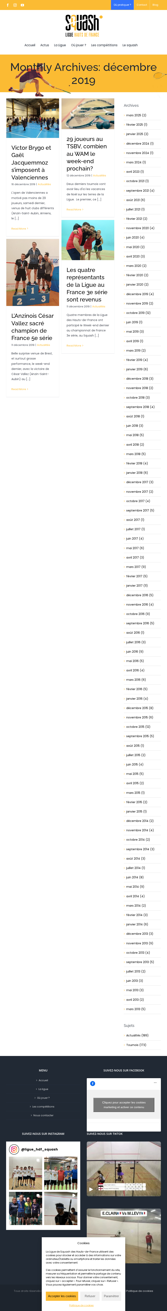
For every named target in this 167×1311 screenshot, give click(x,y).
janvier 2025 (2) (137, 134)
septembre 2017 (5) (140, 510)
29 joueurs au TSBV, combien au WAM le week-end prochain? (87, 154)
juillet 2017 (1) (135, 529)
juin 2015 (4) (135, 764)
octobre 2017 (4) (138, 501)
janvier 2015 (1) (136, 811)
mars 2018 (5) (136, 454)
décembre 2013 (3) (139, 934)
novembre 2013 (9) (139, 943)
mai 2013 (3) (135, 990)
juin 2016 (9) (135, 652)
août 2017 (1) (135, 520)
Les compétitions (43, 1106)
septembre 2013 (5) (140, 962)
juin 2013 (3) (134, 981)
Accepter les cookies (62, 1296)
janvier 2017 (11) (137, 586)
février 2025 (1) (136, 125)
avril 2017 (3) (135, 557)
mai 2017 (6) (135, 548)
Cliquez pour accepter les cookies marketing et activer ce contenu (124, 1105)
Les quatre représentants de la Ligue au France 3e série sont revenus (87, 285)
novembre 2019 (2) (139, 303)
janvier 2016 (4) (137, 699)
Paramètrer (111, 1296)
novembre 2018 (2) (139, 388)
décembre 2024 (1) (140, 144)
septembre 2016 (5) (140, 623)
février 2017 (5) (137, 576)
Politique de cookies (81, 1305)
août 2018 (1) (135, 416)
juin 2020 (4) (135, 237)
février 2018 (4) (137, 463)
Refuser (90, 1296)
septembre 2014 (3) (140, 849)
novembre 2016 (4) (140, 605)
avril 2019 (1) (134, 341)
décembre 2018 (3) (140, 379)
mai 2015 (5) (135, 774)
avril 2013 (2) (135, 1000)
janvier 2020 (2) (137, 285)
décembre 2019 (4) (140, 294)
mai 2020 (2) (135, 247)
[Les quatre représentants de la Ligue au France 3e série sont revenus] (88, 240)
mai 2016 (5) (135, 661)
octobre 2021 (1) (137, 181)
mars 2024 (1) (136, 162)
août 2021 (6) (135, 200)
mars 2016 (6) (136, 680)
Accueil (43, 1080)
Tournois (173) (136, 1045)
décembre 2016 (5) (140, 595)
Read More (18, 229)
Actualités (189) (137, 1035)
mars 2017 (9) (136, 567)
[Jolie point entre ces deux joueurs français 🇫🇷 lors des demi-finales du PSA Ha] (124, 1236)
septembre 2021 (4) (140, 191)
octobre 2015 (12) (138, 727)
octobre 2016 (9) (138, 614)
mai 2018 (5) (135, 435)
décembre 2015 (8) (140, 708)
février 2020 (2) (137, 275)
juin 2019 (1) (134, 322)
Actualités (44, 184)
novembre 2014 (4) (140, 830)
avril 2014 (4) (135, 896)
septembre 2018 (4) (140, 407)
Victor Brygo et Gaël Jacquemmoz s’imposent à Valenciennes (31, 162)
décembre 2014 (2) (140, 821)
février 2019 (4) (137, 360)
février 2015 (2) (136, 802)
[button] (25, 1173)
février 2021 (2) (136, 219)
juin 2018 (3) (134, 426)
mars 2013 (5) (136, 1009)
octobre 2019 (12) (138, 313)
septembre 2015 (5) (140, 736)
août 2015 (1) (135, 746)
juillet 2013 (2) (136, 971)
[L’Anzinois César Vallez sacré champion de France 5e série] (32, 272)
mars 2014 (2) (136, 906)
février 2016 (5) (137, 689)
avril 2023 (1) (135, 172)
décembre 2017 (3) (140, 482)
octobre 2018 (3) (138, 398)
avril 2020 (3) (135, 256)
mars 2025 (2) (136, 115)
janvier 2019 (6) (137, 369)
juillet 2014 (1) (135, 868)
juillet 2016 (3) (136, 642)
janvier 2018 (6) (137, 473)
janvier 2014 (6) (137, 924)
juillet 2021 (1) (135, 209)
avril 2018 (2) (135, 445)
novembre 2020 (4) (140, 228)
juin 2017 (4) (135, 539)
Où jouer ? (43, 1098)
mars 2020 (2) (136, 266)
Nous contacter (43, 1115)
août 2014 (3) (135, 859)
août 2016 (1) (135, 633)
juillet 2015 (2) (136, 755)
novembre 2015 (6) (139, 717)
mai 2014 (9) (135, 887)
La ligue (43, 1089)
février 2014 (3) (137, 915)
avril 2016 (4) (135, 670)
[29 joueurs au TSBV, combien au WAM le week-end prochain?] (88, 113)
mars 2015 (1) (135, 793)
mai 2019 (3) (135, 332)
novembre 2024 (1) (140, 153)
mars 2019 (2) (136, 351)
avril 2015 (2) (135, 783)
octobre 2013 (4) (138, 953)
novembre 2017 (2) (139, 492)
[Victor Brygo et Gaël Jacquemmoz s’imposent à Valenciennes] (32, 118)
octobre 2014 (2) (138, 840)
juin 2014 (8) (135, 877)
